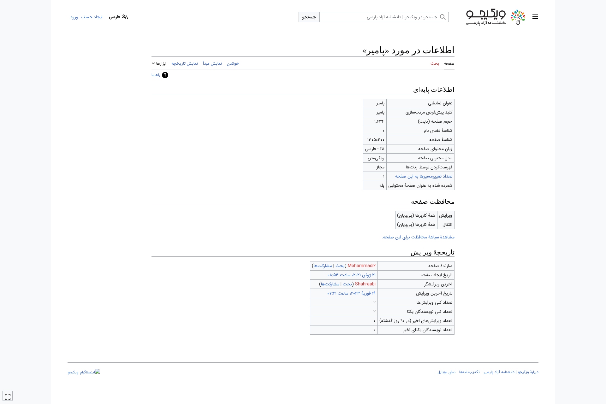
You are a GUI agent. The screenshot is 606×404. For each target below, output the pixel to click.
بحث (340, 265)
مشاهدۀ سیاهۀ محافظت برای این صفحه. (418, 237)
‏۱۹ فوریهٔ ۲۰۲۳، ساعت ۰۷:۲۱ (351, 293)
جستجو (309, 17)
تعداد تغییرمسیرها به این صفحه (423, 176)
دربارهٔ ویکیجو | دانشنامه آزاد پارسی (511, 372)
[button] (535, 17)
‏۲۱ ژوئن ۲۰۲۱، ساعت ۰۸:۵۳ (352, 275)
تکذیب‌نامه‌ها (469, 372)
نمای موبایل (446, 372)
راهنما (156, 75)
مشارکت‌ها (323, 265)
